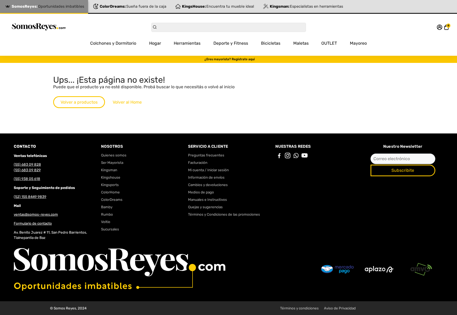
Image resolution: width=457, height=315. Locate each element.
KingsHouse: (218, 6)
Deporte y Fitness (230, 43)
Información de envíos (206, 177)
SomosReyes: (48, 6)
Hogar (155, 43)
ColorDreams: (133, 6)
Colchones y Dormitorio (113, 43)
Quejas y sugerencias (205, 207)
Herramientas (187, 43)
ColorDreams (111, 199)
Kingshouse (110, 177)
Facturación (197, 162)
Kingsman (109, 170)
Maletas (301, 43)
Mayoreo (358, 43)
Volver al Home (127, 102)
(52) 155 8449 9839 (30, 196)
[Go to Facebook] (279, 156)
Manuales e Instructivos (207, 199)
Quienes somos (113, 155)
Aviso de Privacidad (340, 308)
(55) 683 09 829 (27, 170)
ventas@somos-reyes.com (36, 214)
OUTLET (329, 43)
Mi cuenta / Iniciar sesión (208, 170)
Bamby (106, 207)
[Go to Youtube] (304, 156)
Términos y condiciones (299, 308)
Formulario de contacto (33, 223)
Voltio (105, 222)
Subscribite (402, 170)
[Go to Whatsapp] (296, 156)
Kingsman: (306, 6)
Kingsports (110, 185)
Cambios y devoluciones (208, 185)
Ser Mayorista (112, 162)
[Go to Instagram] (287, 156)
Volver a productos (79, 102)
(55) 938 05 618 (27, 179)
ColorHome (110, 192)
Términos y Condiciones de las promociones (224, 214)
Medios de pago (201, 192)
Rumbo (107, 214)
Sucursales (110, 229)
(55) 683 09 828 (27, 164)
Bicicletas (270, 43)
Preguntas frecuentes (206, 155)
